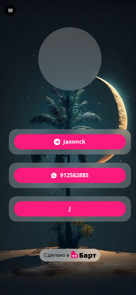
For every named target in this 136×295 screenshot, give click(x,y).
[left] (10, 10)
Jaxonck (74, 141)
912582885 (74, 175)
